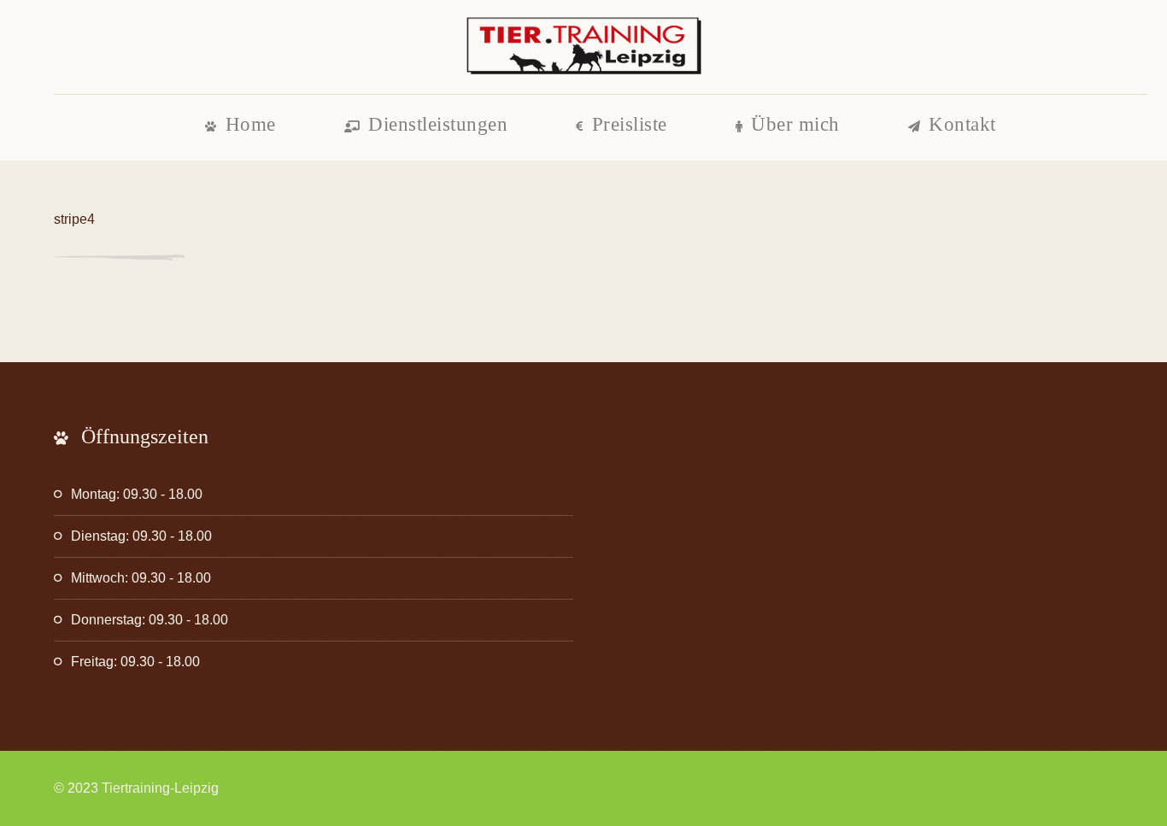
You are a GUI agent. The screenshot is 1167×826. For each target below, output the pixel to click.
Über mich (795, 124)
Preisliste (629, 124)
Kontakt (962, 124)
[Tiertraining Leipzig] (583, 47)
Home (251, 124)
